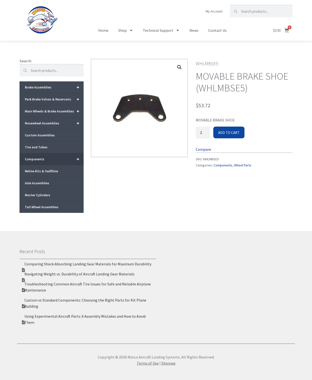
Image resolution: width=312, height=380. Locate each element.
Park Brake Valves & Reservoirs (52, 99)
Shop (122, 30)
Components (52, 159)
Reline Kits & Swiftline (41, 171)
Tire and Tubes (36, 147)
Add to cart (229, 132)
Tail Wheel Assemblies (41, 207)
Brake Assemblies (52, 87)
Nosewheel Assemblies (52, 123)
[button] (179, 67)
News (193, 30)
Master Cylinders (37, 195)
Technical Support (158, 30)
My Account (214, 11)
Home (103, 30)
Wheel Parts (242, 165)
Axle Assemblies (37, 183)
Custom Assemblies (40, 135)
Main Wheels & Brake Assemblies (52, 111)
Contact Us (217, 30)
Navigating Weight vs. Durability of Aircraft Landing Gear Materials (79, 273)
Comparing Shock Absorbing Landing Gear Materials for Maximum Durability (87, 263)
